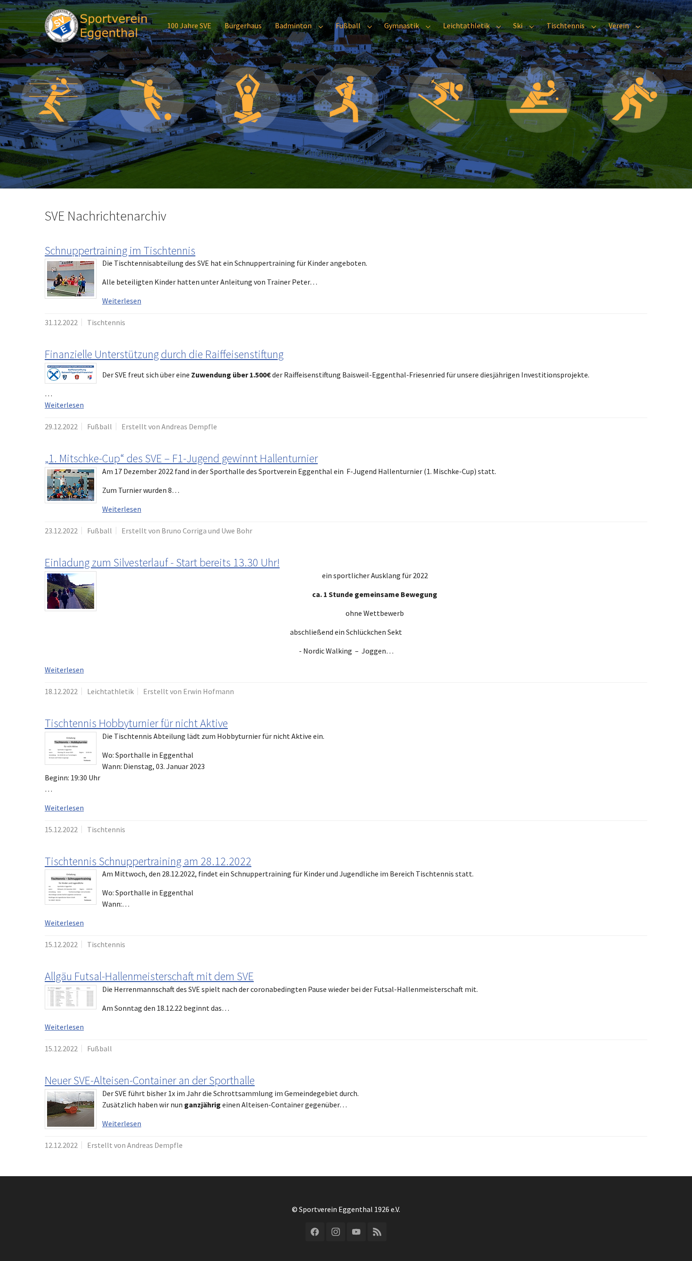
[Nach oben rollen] (671, 1240)
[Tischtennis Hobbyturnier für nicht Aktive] (71, 748)
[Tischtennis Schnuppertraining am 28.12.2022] (71, 887)
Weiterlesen (121, 300)
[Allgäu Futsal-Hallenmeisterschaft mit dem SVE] (71, 997)
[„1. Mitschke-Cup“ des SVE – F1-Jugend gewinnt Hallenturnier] (71, 485)
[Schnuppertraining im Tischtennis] (71, 279)
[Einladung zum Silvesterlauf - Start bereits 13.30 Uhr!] (71, 591)
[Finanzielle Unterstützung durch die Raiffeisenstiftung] (71, 373)
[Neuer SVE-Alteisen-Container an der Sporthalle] (71, 1109)
